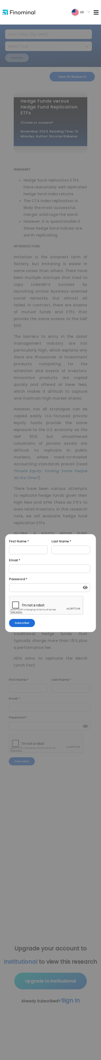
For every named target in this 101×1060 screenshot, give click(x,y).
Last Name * (61, 541)
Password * (18, 579)
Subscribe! (22, 623)
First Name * (19, 541)
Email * (14, 560)
